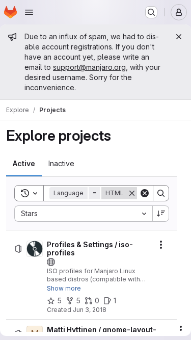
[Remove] (132, 193)
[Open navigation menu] (29, 12)
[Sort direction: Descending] (161, 213)
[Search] (161, 193)
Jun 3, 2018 (89, 309)
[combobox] (83, 213)
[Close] (179, 37)
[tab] (24, 163)
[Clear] (145, 193)
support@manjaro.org (89, 67)
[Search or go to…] (151, 12)
